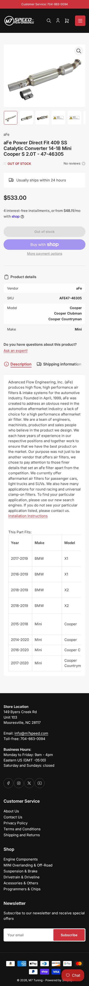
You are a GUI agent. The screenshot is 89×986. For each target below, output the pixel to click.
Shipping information (62, 364)
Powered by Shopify (58, 980)
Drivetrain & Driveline (22, 877)
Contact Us (13, 817)
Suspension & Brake (20, 871)
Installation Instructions (28, 516)
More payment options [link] (44, 253)
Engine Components (21, 859)
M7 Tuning (35, 980)
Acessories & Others (21, 883)
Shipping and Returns (22, 835)
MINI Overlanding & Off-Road (28, 865)
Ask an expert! (16, 350)
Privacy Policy (16, 823)
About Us (11, 811)
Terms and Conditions (22, 829)
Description (21, 364)
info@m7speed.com (31, 733)
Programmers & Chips (22, 889)
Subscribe (69, 935)
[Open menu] (80, 20)
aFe (6, 134)
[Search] (49, 20)
